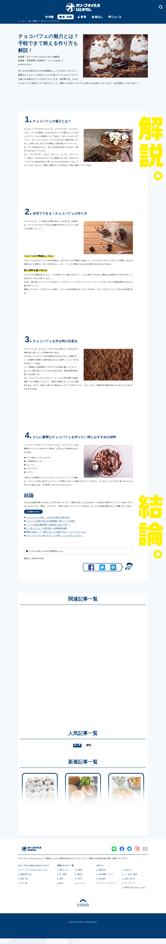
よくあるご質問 (130, 874)
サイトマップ (129, 883)
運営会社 (102, 870)
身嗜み (80, 870)
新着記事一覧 (25, 874)
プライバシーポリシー (107, 883)
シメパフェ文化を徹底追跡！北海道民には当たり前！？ (47, 525)
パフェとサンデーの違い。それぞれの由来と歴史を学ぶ (47, 517)
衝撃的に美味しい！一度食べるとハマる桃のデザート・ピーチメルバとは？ (56, 532)
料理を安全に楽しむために (135, 887)
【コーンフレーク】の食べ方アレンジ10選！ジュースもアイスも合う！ (54, 535)
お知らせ (128, 870)
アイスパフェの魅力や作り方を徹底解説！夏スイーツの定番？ (50, 521)
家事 (61, 879)
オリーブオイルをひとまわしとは (33, 870)
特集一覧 (23, 879)
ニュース (81, 883)
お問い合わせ (129, 879)
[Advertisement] (58, 664)
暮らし (62, 883)
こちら (60, 551)
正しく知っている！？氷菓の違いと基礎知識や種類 (46, 528)
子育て (80, 879)
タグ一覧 (23, 883)
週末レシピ (63, 870)
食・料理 (63, 874)
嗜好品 (80, 874)
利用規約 (102, 879)
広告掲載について (105, 874)
